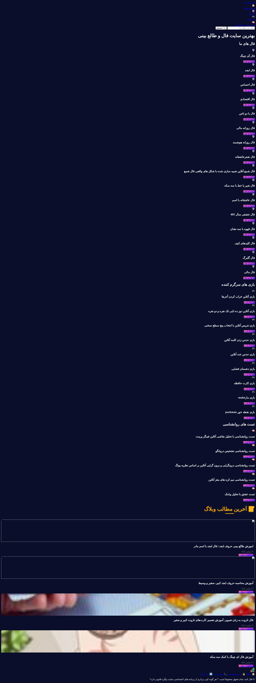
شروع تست (249, 442)
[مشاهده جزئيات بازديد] (252, 671)
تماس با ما (219, 674)
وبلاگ (250, 674)
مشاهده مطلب (246, 555)
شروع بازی (249, 302)
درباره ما (206, 674)
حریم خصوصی (236, 674)
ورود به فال (249, 61)
